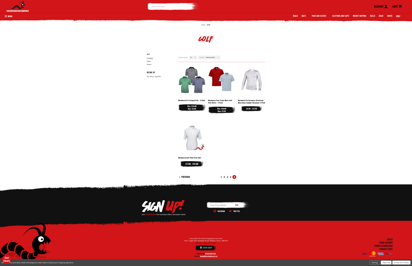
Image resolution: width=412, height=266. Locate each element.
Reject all (386, 262)
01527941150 (210, 253)
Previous (185, 176)
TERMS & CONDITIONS (383, 245)
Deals (295, 15)
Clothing (150, 58)
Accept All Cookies (401, 262)
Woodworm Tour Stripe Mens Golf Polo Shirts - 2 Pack (220, 101)
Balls (372, 15)
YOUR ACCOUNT (386, 242)
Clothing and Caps (340, 15)
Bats (304, 15)
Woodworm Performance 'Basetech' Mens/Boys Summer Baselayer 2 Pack (251, 101)
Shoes (389, 15)
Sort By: (202, 57)
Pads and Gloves (319, 15)
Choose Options (192, 84)
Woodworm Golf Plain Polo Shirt (189, 157)
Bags (381, 15)
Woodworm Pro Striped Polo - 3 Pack (191, 100)
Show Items (183, 57)
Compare (191, 80)
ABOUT (390, 239)
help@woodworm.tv (208, 256)
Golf (398, 15)
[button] (6, 259)
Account (379, 6)
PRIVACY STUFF (386, 249)
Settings (375, 262)
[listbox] (212, 57)
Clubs (149, 61)
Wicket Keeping (359, 15)
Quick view (192, 75)
